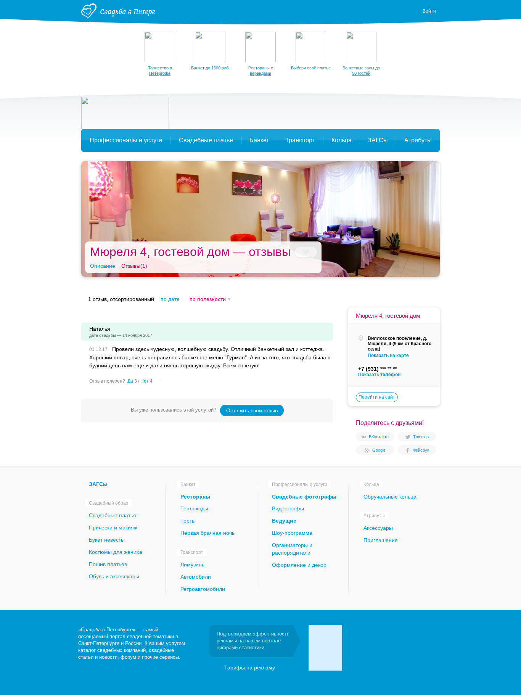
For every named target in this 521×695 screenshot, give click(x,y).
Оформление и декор (299, 565)
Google (379, 450)
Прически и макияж (113, 527)
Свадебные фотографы (304, 497)
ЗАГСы (98, 484)
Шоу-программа (292, 533)
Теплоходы (194, 508)
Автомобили (195, 577)
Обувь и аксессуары (114, 576)
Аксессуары (378, 528)
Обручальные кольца (389, 497)
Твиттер (421, 436)
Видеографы (288, 508)
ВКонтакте (379, 436)
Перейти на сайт (377, 397)
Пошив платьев (108, 564)
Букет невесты (107, 540)
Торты (188, 521)
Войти (429, 11)
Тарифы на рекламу (249, 667)
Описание (102, 266)
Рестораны (195, 497)
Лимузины (193, 564)
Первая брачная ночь (207, 533)
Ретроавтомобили (202, 589)
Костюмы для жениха (115, 552)
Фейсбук (421, 450)
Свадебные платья (112, 515)
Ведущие (284, 521)
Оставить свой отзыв (252, 410)
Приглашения (380, 540)
